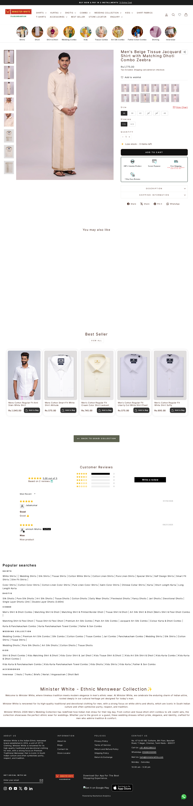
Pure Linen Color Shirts (85, 585)
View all (96, 341)
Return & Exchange (104, 757)
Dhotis (69, 13)
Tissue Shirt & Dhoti (116, 612)
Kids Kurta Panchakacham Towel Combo (66, 664)
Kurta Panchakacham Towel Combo (57, 626)
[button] (82, 474)
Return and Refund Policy (107, 749)
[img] (26, 501)
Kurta (150, 585)
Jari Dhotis (155, 598)
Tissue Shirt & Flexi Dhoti (49, 621)
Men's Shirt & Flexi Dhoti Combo (172, 612)
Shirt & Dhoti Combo (14, 655)
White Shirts (9, 576)
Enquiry (115, 17)
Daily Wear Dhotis (99, 598)
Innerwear (8, 674)
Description (154, 189)
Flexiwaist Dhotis (120, 598)
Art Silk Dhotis (44, 598)
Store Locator (97, 17)
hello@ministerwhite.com (151, 757)
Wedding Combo (12, 636)
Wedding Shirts (28, 576)
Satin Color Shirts (109, 585)
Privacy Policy (101, 741)
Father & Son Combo (90, 626)
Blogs (59, 745)
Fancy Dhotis (139, 598)
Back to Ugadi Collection (98, 438)
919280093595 (149, 752)
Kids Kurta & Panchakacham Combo (22, 664)
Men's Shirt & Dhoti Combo (17, 612)
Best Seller (78, 17)
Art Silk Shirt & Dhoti (141, 612)
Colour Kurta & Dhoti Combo (165, 621)
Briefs (37, 674)
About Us (61, 741)
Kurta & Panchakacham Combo (19, 626)
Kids (128, 13)
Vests (19, 674)
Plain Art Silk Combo (106, 621)
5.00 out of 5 (50, 478)
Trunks (28, 674)
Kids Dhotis (96, 664)
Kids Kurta (125, 664)
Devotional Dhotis (173, 598)
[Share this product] (184, 52)
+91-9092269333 (147, 748)
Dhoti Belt (73, 674)
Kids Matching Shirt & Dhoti (43, 655)
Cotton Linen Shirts (103, 576)
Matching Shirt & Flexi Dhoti (18, 621)
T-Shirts (41, 17)
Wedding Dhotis (11, 645)
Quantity (127, 132)
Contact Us (62, 749)
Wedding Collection (106, 13)
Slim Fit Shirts (19, 579)
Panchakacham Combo (131, 636)
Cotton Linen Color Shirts (56, 585)
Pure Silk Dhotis (25, 598)
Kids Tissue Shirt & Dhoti (107, 655)
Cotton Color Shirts (29, 585)
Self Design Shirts (164, 576)
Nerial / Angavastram (54, 674)
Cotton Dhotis (79, 598)
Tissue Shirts (59, 576)
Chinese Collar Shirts (133, 585)
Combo (84, 13)
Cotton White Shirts (79, 576)
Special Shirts (144, 576)
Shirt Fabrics (145, 13)
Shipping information (154, 195)
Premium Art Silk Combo (79, 621)
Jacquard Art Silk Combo (134, 621)
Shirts (40, 13)
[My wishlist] (179, 15)
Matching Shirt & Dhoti (47, 612)
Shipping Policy (102, 753)
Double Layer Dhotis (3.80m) (48, 601)
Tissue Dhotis (62, 598)
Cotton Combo (75, 636)
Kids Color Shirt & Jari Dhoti (76, 655)
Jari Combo (109, 636)
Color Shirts (9, 585)
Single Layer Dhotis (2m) (16, 601)
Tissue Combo (93, 636)
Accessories (57, 17)
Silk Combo (58, 636)
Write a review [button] (150, 479)
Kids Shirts (111, 664)
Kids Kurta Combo (166, 655)
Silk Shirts (44, 576)
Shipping (138, 70)
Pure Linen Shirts (125, 576)
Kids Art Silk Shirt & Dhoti (139, 655)
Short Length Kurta (165, 585)
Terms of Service (103, 745)
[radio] (125, 88)
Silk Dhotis (8, 598)
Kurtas (54, 13)
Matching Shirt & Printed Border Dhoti (82, 612)
